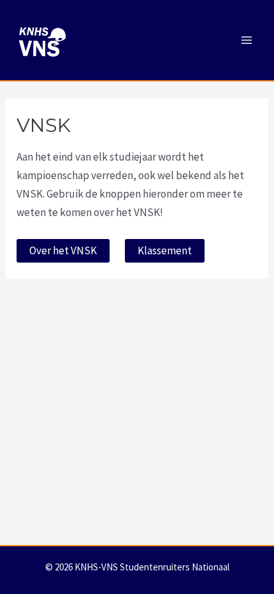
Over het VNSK (63, 250)
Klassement (165, 250)
